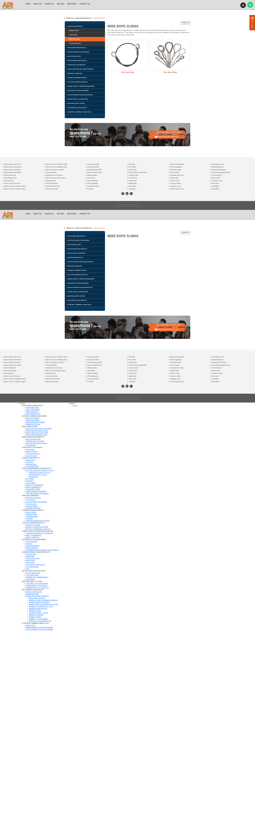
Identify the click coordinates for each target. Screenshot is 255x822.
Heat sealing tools (218, 164)
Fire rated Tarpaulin (32, 506)
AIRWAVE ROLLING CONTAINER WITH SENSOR (43, 600)
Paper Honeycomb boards (12, 167)
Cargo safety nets (52, 183)
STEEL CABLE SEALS (32, 575)
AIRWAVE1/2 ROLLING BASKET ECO (40, 621)
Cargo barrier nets (93, 167)
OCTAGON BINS (30, 445)
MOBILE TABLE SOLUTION (37, 598)
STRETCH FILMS (31, 554)
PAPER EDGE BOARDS (33, 420)
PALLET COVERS (31, 512)
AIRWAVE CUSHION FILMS (34, 592)
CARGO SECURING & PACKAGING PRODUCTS (80, 95)
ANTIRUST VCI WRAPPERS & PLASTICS (38, 529)
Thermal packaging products (221, 172)
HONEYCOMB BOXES (32, 412)
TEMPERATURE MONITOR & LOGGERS (38, 521)
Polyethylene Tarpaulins (33, 498)
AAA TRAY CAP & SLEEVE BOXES (36, 443)
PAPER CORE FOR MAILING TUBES (36, 435)
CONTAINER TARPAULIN (33, 508)
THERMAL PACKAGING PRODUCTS (77, 77)
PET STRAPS (30, 479)
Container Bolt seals (177, 175)
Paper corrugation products (55, 170)
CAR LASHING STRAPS (33, 489)
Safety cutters (175, 181)
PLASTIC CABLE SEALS (33, 573)
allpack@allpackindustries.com (168, 136)
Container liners (217, 181)
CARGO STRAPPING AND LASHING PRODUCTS (81, 69)
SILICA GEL (29, 544)
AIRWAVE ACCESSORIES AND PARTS (37, 596)
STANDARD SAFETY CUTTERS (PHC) (37, 587)
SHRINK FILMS (30, 556)
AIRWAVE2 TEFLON (35, 611)
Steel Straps (133, 170)
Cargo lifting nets (93, 164)
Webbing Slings (74, 30)
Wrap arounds (9, 181)
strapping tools (175, 186)
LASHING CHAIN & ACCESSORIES (36, 491)
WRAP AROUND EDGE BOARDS (35, 422)
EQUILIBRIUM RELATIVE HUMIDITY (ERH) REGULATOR (42, 550)
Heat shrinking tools (177, 189)
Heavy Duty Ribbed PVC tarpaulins (36, 502)
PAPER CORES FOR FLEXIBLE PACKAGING (38, 428)
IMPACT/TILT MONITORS (33, 535)
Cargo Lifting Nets (31, 456)
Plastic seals (174, 178)
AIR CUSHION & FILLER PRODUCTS (77, 107)
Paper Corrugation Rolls (33, 439)
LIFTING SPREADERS (75, 43)
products (69, 18)
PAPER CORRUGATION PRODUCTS (77, 60)
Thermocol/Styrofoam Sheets (35, 564)
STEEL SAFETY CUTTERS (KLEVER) (37, 583)
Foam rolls (132, 186)
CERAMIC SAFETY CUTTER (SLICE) (37, 585)
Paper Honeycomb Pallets (12, 172)
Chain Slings (73, 35)
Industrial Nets (30, 449)
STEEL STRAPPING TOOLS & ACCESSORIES (39, 629)
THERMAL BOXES (31, 514)
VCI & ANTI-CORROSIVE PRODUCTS (78, 82)
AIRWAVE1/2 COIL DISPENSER (38, 619)
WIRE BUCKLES (33, 477)
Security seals (174, 172)
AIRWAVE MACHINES (32, 594)
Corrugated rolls (51, 172)
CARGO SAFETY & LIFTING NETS (76, 65)
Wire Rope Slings (74, 39)
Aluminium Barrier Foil (32, 558)
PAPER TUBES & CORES (74, 56)
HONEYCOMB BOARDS (33, 410)
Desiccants (215, 183)
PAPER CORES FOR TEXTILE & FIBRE (37, 433)
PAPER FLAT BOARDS (32, 418)
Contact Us (84, 4)
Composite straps (93, 186)
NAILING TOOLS (30, 625)
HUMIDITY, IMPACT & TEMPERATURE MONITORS (81, 86)
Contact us (136, 204)
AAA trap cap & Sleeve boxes (56, 178)
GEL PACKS (29, 518)
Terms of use (120, 204)
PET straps (132, 167)
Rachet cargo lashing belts (138, 172)
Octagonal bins (51, 181)
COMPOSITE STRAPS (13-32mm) (39, 472)
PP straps (132, 164)
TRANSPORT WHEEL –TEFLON (38, 613)
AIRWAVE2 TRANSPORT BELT (38, 608)
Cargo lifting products (94, 172)
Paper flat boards (10, 175)
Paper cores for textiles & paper (56, 164)
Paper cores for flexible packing (15, 186)
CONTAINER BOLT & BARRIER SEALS (37, 577)
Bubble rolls (133, 183)
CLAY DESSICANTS (32, 541)
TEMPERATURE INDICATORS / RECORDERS (39, 533)
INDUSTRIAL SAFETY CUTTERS (76, 103)
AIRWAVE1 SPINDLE (35, 617)
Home (28, 4)
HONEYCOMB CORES (32, 408)
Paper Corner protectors (12, 183)
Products (49, 4)
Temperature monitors (219, 170)
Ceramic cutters (175, 183)
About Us (37, 4)
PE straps (90, 189)
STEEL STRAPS (30, 483)
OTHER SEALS (30, 579)
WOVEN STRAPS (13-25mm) (38, 474)
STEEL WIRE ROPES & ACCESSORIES (37, 493)
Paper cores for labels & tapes (14, 189)
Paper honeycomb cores (12, 164)
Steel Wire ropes (175, 170)
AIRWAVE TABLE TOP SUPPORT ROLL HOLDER (43, 604)
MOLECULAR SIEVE (32, 548)
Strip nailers (216, 189)
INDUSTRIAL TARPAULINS (75, 73)
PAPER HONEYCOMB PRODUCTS (77, 47)
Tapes (27, 569)
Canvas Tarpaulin (31, 504)
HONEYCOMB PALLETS (33, 414)
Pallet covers (216, 178)
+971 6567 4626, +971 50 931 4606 (170, 132)
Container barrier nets (94, 170)
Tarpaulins (132, 189)
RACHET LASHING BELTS (33, 487)
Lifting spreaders (92, 183)
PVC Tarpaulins (30, 500)
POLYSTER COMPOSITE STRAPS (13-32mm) (40, 470)
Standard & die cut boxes (54, 175)
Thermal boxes (217, 175)
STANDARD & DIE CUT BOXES (35, 441)
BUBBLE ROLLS (30, 560)
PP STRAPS (29, 481)
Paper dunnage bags (177, 164)
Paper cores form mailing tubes (56, 167)
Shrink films (133, 181)
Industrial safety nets (53, 186)
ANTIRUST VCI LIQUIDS (33, 525)
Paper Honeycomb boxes (12, 170)
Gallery (60, 4)
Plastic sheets (30, 562)
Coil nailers (215, 186)
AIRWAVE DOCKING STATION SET (39, 602)
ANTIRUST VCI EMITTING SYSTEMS (37, 527)
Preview (75, 405)
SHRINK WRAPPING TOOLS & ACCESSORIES (39, 627)
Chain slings (91, 178)
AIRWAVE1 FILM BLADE (36, 615)
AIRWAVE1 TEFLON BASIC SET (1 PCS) (41, 606)
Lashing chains (134, 175)
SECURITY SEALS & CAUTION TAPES (78, 99)
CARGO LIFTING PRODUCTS (83, 18)
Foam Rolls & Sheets (32, 567)
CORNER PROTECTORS (33, 424)
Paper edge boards (10, 178)
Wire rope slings (92, 181)
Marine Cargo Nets (31, 451)
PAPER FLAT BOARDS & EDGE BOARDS (78, 52)
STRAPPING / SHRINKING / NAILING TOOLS (79, 112)
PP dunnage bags (176, 167)
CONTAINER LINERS (32, 516)
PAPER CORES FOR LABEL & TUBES (37, 431)
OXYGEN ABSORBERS (32, 546)
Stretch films (133, 178)
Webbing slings (92, 175)
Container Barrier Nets (33, 454)
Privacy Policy (128, 204)
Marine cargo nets (52, 189)
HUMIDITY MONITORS (32, 537)
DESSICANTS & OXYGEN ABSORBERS (78, 90)
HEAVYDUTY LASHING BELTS (35, 485)
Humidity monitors (218, 167)
